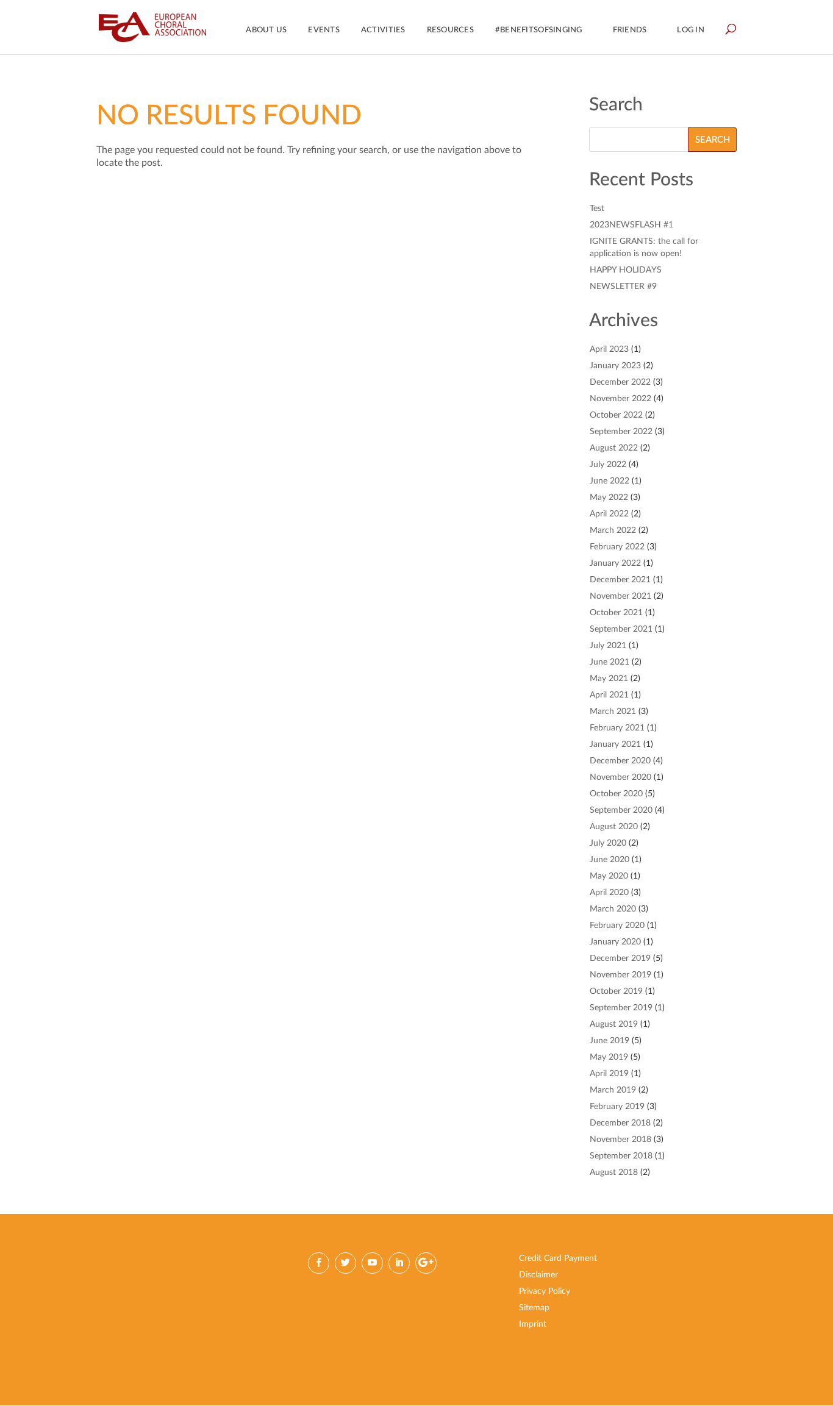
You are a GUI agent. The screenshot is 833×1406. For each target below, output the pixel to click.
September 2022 (621, 431)
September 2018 (621, 1156)
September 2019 (621, 1008)
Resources (450, 30)
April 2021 (609, 695)
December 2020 (620, 761)
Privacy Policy (544, 1291)
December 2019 (620, 958)
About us (266, 30)
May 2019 (609, 1057)
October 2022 (616, 415)
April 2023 (609, 349)
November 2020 (620, 777)
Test (597, 208)
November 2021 (620, 596)
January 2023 (615, 366)
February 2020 (617, 925)
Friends (630, 30)
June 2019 (609, 1041)
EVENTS (324, 30)
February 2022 (617, 547)
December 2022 (620, 382)
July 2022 (608, 464)
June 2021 (609, 662)
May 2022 (609, 497)
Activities (383, 30)
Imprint (532, 1324)
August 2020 (614, 827)
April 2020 (609, 892)
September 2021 (621, 629)
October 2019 (616, 991)
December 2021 (620, 580)
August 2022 (614, 448)
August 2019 (614, 1024)
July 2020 (608, 843)
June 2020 (609, 859)
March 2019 (613, 1090)
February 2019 (617, 1106)
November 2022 (620, 398)
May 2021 (609, 678)
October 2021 (616, 612)
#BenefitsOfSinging (538, 30)
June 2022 (609, 481)
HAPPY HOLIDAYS (626, 270)
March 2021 (613, 711)
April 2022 (609, 514)
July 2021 (608, 645)
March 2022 (613, 530)
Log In (690, 30)
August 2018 (614, 1172)
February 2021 (617, 728)
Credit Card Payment (558, 1258)
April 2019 (609, 1073)
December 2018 (620, 1123)
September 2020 (621, 810)
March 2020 (613, 909)
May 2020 (609, 876)
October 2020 (616, 794)
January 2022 (615, 563)
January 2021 (615, 744)
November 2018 (620, 1139)
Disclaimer (538, 1275)
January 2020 (615, 942)
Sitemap (534, 1308)
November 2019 (620, 975)
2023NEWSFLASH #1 (631, 225)
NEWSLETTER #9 (623, 286)
